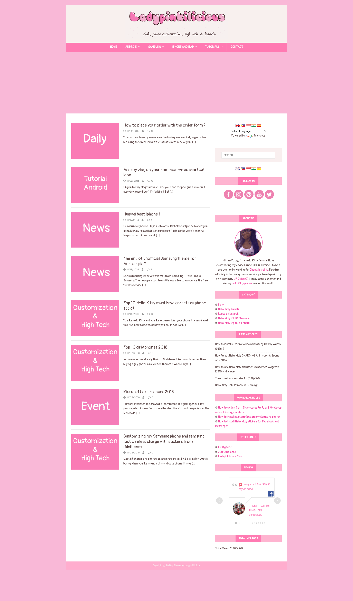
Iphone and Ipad (183, 47)
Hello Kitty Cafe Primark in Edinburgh (236, 385)
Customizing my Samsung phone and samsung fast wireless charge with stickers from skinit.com (163, 441)
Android (131, 47)
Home (113, 47)
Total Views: (222, 548)
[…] (194, 142)
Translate (259, 135)
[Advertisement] (176, 82)
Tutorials (212, 47)
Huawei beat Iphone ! (141, 214)
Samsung (154, 47)
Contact (237, 47)
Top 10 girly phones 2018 (145, 347)
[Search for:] (248, 155)
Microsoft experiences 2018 (148, 391)
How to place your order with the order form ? (164, 125)
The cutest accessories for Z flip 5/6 (237, 378)
